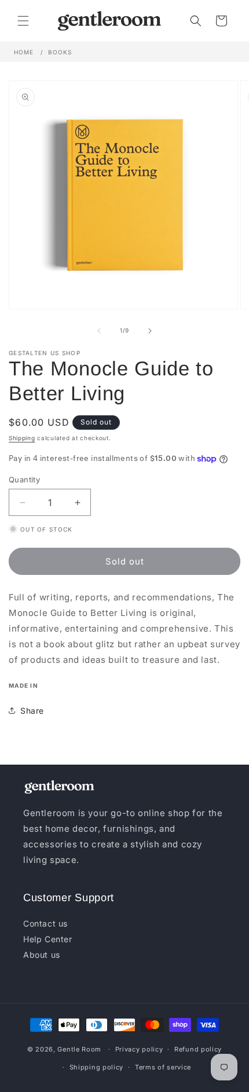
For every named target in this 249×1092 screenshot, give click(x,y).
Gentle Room (79, 1049)
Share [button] (32, 710)
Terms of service (163, 1067)
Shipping (22, 437)
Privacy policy (139, 1049)
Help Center (47, 939)
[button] (23, 21)
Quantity (24, 479)
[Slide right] (150, 331)
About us (41, 955)
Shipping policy (96, 1067)
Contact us (45, 923)
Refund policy (198, 1049)
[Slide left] (99, 331)
